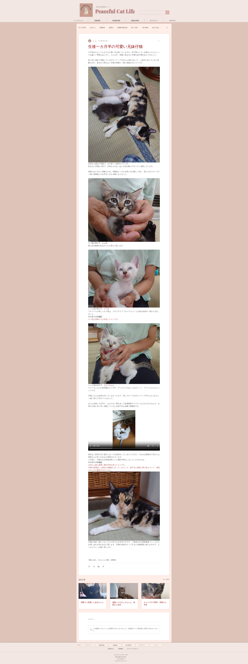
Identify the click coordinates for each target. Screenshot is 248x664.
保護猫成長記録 (122, 28)
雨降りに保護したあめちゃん (92, 602)
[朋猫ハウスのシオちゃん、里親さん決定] (124, 591)
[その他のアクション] (159, 41)
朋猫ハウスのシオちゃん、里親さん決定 (123, 603)
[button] (167, 27)
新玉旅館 (145, 28)
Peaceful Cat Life (120, 657)
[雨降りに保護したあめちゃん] (93, 591)
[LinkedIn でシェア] (98, 566)
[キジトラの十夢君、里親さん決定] (155, 591)
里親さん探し (93, 560)
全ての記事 (82, 28)
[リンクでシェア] (103, 566)
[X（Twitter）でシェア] (94, 566)
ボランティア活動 (103, 560)
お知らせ (92, 28)
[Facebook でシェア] (89, 566)
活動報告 (102, 28)
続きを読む (155, 28)
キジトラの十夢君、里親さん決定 (155, 603)
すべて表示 (166, 579)
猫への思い (135, 28)
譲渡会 (111, 28)
